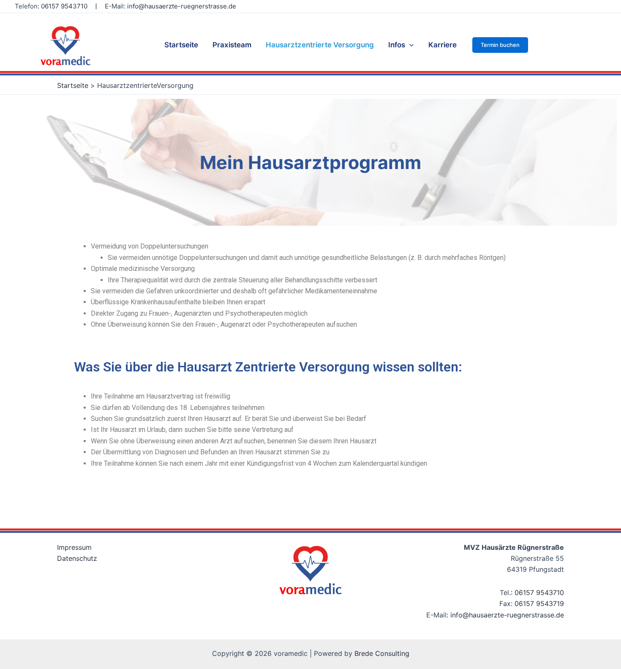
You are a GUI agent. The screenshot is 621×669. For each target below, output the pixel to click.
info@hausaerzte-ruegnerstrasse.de (181, 6)
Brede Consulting (381, 653)
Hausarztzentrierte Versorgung (320, 45)
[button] (500, 45)
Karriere (442, 45)
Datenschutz (77, 558)
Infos (396, 45)
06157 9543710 (539, 592)
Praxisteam (231, 45)
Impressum (74, 547)
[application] (409, 44)
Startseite (181, 45)
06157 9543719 (539, 603)
